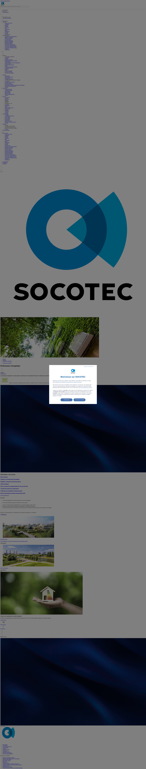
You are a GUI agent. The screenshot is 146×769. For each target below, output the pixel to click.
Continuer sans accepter (88, 366)
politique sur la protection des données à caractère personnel (68, 382)
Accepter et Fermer (79, 399)
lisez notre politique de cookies (85, 387)
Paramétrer (66, 399)
